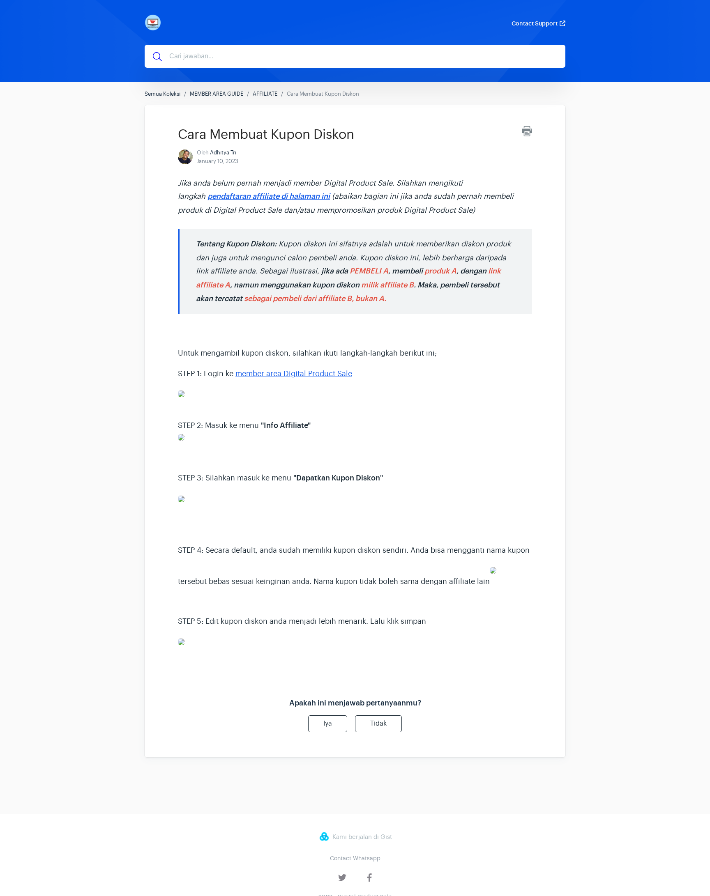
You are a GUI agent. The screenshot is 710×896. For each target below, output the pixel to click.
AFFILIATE (265, 93)
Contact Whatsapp (355, 858)
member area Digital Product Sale (293, 373)
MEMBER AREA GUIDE (216, 93)
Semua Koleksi (162, 93)
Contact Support (535, 23)
